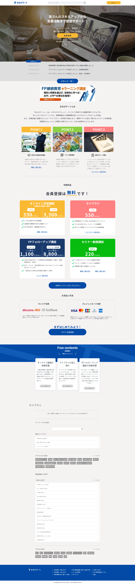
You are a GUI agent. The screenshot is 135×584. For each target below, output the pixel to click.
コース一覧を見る (42, 275)
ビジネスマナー (48, 553)
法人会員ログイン (73, 41)
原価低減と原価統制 (42, 438)
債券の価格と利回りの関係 (43, 442)
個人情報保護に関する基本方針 (81, 570)
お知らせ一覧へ (67, 81)
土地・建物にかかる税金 (60, 459)
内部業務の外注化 (41, 504)
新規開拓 (44, 556)
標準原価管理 (40, 512)
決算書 (55, 556)
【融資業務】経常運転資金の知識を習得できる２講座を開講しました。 (71, 65)
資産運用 (38, 556)
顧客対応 (56, 553)
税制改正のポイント (41, 459)
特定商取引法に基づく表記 (61, 574)
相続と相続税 (72, 459)
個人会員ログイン (61, 41)
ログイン (113, 3)
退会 (94, 574)
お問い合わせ (97, 570)
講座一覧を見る (59, 31)
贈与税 (79, 459)
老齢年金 (95, 459)
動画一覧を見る (85, 271)
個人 (41, 553)
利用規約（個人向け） (60, 570)
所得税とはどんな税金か (43, 484)
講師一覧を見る (100, 271)
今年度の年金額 (87, 459)
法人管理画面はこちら (99, 572)
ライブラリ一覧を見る (74, 31)
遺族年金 (73, 463)
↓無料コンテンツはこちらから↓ (67, 285)
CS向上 (63, 553)
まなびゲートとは (63, 28)
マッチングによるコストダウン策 (45, 520)
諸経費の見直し (41, 500)
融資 (50, 556)
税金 (85, 553)
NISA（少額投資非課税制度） (44, 532)
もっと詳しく (45, 386)
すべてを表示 (96, 455)
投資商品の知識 (40, 466)
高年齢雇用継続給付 (50, 463)
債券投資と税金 (41, 524)
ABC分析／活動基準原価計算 (44, 516)
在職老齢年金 (39, 463)
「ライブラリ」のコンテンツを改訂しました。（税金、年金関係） (69, 73)
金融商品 (69, 553)
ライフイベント (77, 553)
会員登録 (67, 35)
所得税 (50, 459)
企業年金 (59, 463)
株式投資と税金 (41, 528)
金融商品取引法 (41, 540)
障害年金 (66, 463)
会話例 (60, 556)
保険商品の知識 (50, 466)
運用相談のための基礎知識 (84, 463)
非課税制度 (91, 553)
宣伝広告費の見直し (42, 496)
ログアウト (75, 574)
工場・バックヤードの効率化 (44, 508)
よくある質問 (76, 572)
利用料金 (75, 28)
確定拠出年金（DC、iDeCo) (44, 536)
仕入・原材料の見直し (42, 488)
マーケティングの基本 (42, 446)
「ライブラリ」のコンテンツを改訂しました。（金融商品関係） (69, 69)
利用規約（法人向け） (60, 572)
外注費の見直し (41, 492)
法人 (37, 553)
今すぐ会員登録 (67, 332)
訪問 (65, 556)
